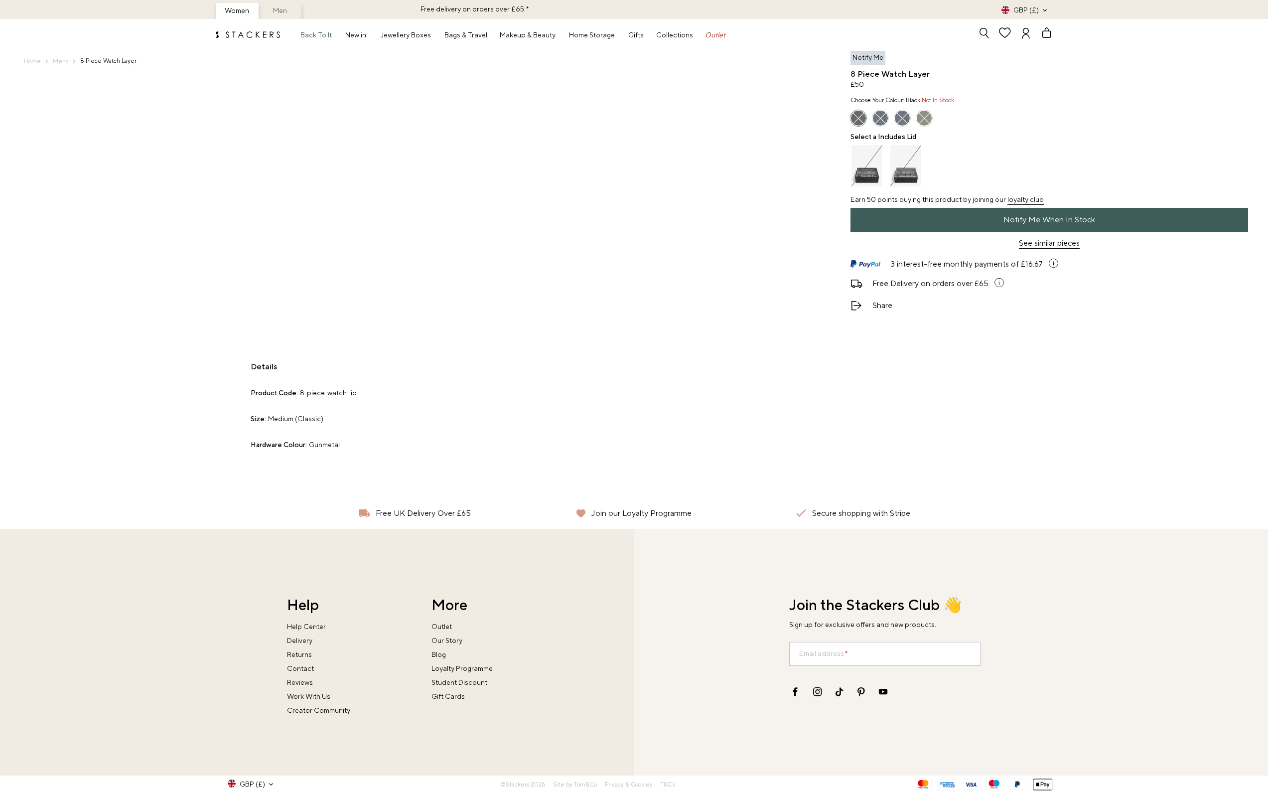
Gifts (636, 35)
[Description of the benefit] (1053, 263)
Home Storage (592, 35)
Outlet (715, 35)
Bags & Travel (465, 35)
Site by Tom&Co (575, 785)
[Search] (984, 34)
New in (355, 35)
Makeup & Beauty (528, 35)
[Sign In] (1026, 34)
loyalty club (1025, 199)
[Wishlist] (1005, 34)
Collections (674, 35)
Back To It (316, 35)
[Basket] (1042, 34)
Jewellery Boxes (406, 35)
